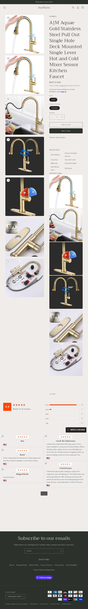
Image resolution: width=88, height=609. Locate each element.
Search (11, 565)
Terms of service (55, 604)
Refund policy (34, 604)
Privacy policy (44, 604)
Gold (53, 100)
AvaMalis (13, 604)
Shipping (62, 85)
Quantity (52, 112)
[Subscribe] (60, 550)
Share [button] (54, 394)
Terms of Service (46, 565)
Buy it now (66, 131)
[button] (4, 7)
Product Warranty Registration (44, 570)
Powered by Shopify (22, 604)
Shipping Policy (21, 565)
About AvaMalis (71, 565)
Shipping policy (66, 604)
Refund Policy (34, 565)
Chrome (55, 108)
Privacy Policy (59, 565)
